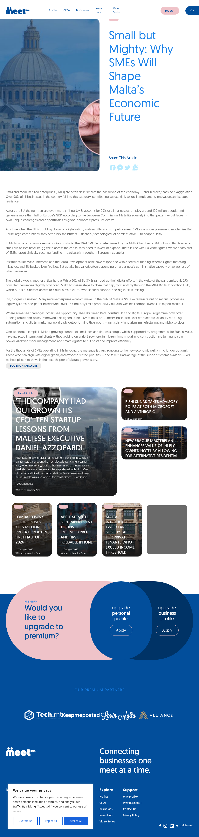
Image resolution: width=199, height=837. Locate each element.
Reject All (51, 821)
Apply (121, 631)
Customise (25, 821)
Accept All (76, 821)
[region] (50, 806)
